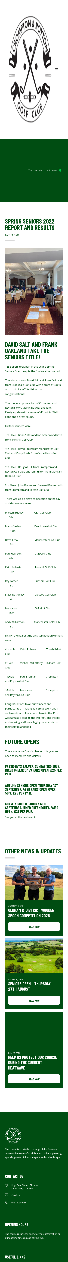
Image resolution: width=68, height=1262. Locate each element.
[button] (56, 69)
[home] (29, 69)
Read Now (34, 927)
